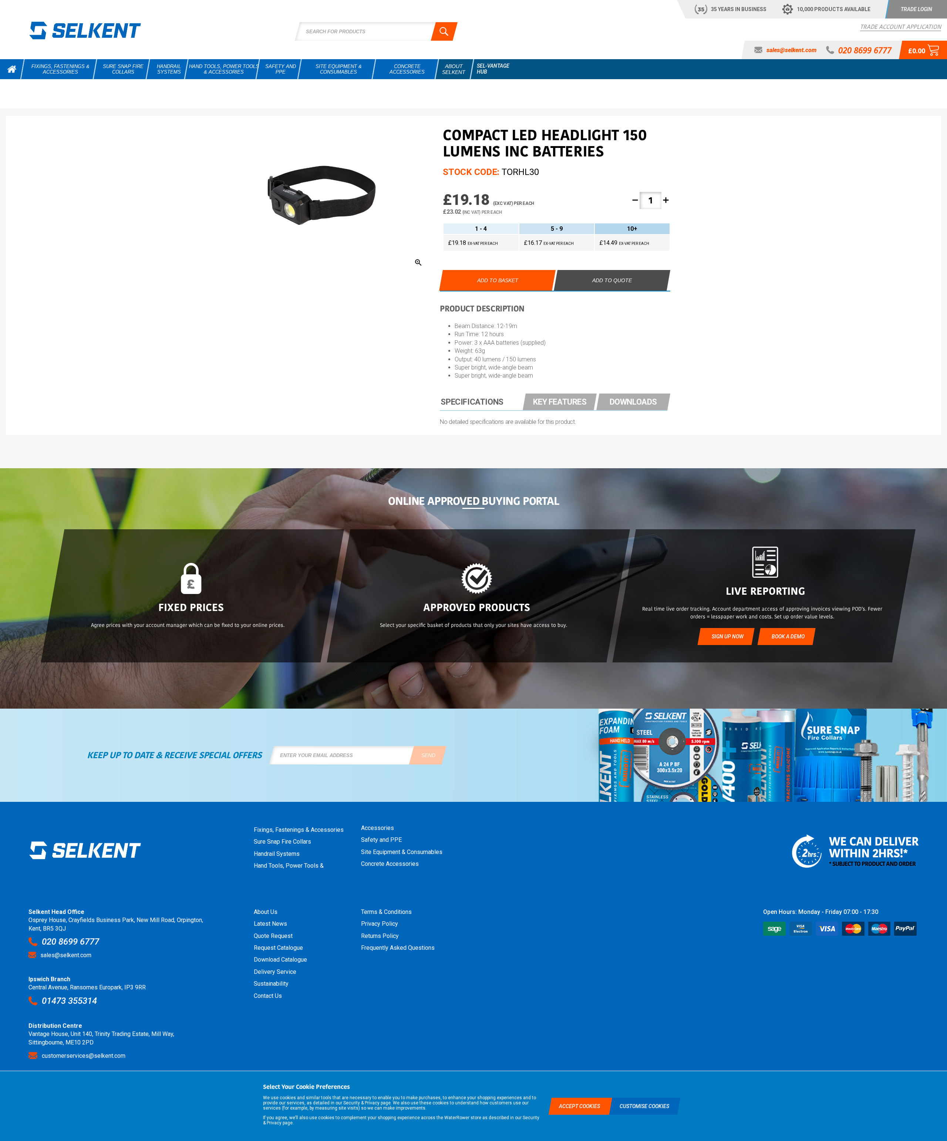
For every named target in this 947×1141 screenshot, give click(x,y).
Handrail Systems (277, 853)
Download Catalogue (280, 959)
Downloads (633, 401)
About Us (265, 911)
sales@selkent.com (65, 955)
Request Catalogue (278, 947)
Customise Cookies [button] (644, 1106)
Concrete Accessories (390, 863)
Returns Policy (380, 935)
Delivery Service (275, 971)
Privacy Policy (379, 923)
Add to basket (497, 280)
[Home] (12, 69)
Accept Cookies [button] (580, 1106)
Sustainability (271, 983)
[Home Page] (85, 30)
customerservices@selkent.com (83, 1055)
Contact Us (268, 995)
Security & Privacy (361, 1102)
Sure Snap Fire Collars (282, 841)
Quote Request (273, 935)
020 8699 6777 (70, 941)
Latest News (270, 923)
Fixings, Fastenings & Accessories (299, 829)
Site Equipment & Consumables (401, 851)
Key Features (559, 401)
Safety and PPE (381, 839)
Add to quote (612, 280)
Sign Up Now (727, 636)
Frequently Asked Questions (398, 947)
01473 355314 (69, 1001)
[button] (916, 9)
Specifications (472, 401)
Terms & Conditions (386, 911)
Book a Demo (787, 636)
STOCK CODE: (471, 172)
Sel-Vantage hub (493, 69)
